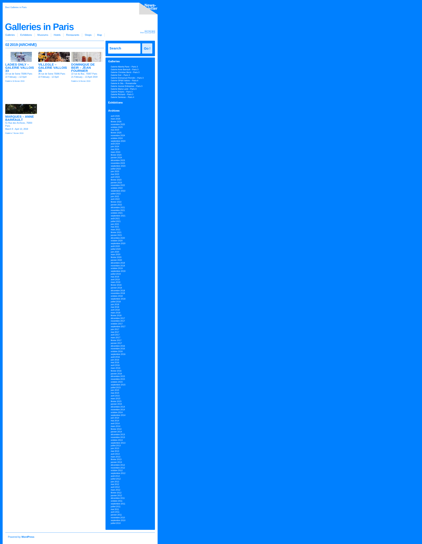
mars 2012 (115, 490)
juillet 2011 (116, 506)
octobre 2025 (117, 127)
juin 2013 (115, 448)
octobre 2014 (117, 412)
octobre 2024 (117, 138)
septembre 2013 (118, 443)
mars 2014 (115, 426)
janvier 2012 (116, 495)
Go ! (147, 48)
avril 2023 (115, 177)
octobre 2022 (117, 188)
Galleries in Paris (39, 27)
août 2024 (115, 144)
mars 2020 (115, 254)
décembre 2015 (118, 376)
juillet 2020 (116, 249)
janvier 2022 (116, 205)
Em (153, 32)
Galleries (10, 35)
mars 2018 (115, 313)
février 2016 (116, 371)
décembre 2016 (118, 346)
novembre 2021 (118, 210)
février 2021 (116, 232)
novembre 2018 (118, 293)
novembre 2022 (118, 185)
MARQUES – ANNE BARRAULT (19, 118)
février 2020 (116, 257)
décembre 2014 (118, 407)
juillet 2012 (116, 479)
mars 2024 (115, 152)
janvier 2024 (116, 157)
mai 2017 (115, 332)
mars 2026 (115, 119)
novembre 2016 (118, 349)
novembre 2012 (118, 468)
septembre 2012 (118, 473)
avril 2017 (115, 335)
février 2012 (116, 493)
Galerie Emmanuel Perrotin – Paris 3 (127, 78)
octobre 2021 (117, 213)
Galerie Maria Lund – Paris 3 (123, 89)
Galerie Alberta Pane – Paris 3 (124, 67)
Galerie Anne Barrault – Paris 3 (124, 69)
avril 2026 (115, 116)
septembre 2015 (118, 385)
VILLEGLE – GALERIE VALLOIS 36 (52, 67)
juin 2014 (115, 418)
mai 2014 (115, 421)
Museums (42, 35)
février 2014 (116, 429)
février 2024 (116, 155)
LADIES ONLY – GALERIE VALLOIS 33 (19, 67)
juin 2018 (115, 304)
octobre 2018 (117, 296)
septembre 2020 (118, 243)
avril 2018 (115, 310)
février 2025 (116, 133)
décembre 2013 (118, 434)
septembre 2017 (118, 326)
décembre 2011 (118, 498)
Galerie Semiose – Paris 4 (122, 97)
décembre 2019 (118, 263)
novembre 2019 (118, 266)
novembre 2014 (118, 409)
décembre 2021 (118, 207)
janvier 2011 (116, 515)
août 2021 (115, 218)
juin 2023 (115, 171)
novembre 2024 (118, 135)
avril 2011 (115, 512)
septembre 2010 (118, 520)
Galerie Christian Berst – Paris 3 (125, 72)
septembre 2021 (118, 216)
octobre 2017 (117, 324)
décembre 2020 (118, 238)
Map (99, 35)
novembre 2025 (118, 124)
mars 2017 (115, 337)
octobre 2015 (117, 382)
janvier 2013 (116, 462)
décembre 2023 (118, 160)
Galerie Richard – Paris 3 (122, 94)
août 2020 (115, 246)
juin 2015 (115, 390)
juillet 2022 (116, 194)
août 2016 (115, 357)
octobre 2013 (117, 440)
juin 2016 (115, 360)
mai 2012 (115, 484)
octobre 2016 (117, 351)
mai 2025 (115, 130)
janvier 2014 (116, 432)
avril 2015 (115, 396)
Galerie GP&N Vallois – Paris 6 (124, 80)
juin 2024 (115, 146)
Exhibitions (26, 35)
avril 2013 (115, 454)
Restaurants (72, 35)
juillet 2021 (116, 221)
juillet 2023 (116, 169)
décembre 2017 (118, 318)
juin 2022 (115, 196)
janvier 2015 (116, 404)
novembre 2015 (118, 379)
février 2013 (116, 459)
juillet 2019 (116, 274)
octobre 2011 (116, 501)
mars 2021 (115, 229)
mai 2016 (115, 362)
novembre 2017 (118, 321)
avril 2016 (115, 365)
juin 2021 (115, 224)
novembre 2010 (118, 517)
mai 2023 (115, 174)
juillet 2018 (116, 302)
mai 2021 (115, 227)
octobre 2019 (117, 268)
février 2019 (116, 285)
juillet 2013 (116, 445)
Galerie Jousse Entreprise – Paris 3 (126, 86)
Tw (150, 32)
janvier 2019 (116, 288)
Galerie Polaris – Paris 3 (122, 92)
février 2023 (116, 180)
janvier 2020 (116, 260)
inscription (148, 9)
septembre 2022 (118, 191)
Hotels (57, 35)
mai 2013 (115, 451)
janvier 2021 (116, 235)
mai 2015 (115, 393)
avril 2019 (115, 279)
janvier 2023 (116, 182)
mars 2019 (115, 282)
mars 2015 (115, 398)
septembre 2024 (118, 141)
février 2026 (116, 122)
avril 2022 (115, 199)
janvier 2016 (116, 374)
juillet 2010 (116, 523)
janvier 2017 (116, 343)
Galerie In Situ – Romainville (123, 83)
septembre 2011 (118, 504)
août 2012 (115, 476)
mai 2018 (115, 307)
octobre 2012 (117, 470)
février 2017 (116, 340)
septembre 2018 (118, 299)
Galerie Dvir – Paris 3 (120, 75)
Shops (88, 35)
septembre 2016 (118, 354)
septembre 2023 (118, 166)
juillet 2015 (116, 387)
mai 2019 (115, 277)
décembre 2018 (118, 290)
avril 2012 (115, 487)
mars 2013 (115, 457)
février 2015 (116, 401)
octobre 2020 (117, 241)
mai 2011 (115, 509)
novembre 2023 (118, 163)
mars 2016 (115, 368)
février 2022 (116, 202)
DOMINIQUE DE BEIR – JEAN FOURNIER (83, 67)
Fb (146, 32)
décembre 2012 (118, 465)
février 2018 (116, 315)
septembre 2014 (118, 415)
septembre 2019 (118, 271)
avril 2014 (115, 423)
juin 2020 (115, 252)
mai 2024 (115, 149)
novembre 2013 (118, 437)
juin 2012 (115, 482)
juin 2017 (115, 329)
